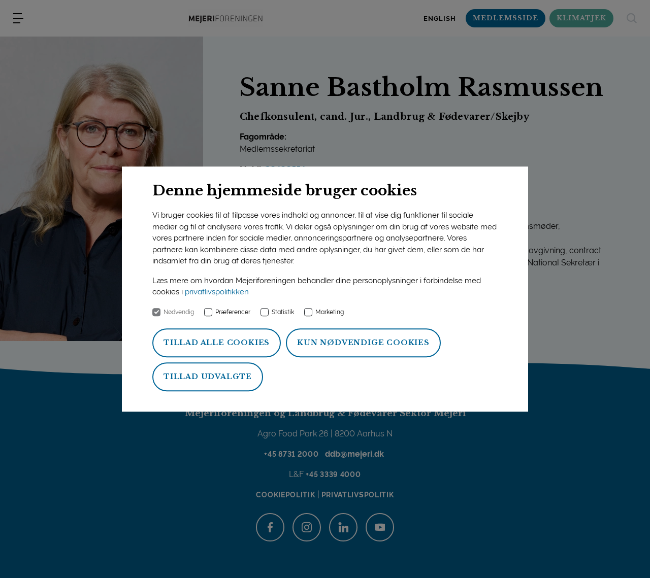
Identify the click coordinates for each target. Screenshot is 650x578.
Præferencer (232, 312)
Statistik (283, 312)
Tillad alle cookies (217, 342)
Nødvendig (179, 312)
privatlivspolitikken (217, 292)
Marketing (329, 312)
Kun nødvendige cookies (363, 342)
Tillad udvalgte (208, 376)
